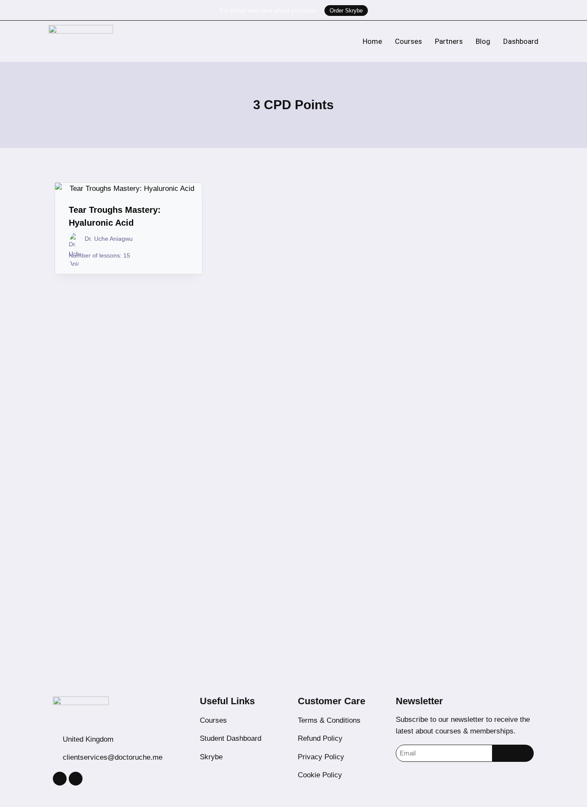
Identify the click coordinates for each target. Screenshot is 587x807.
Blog (483, 41)
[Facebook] (76, 779)
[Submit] (513, 753)
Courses (408, 41)
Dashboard (520, 41)
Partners (449, 41)
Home (372, 41)
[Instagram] (60, 779)
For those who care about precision (268, 10)
